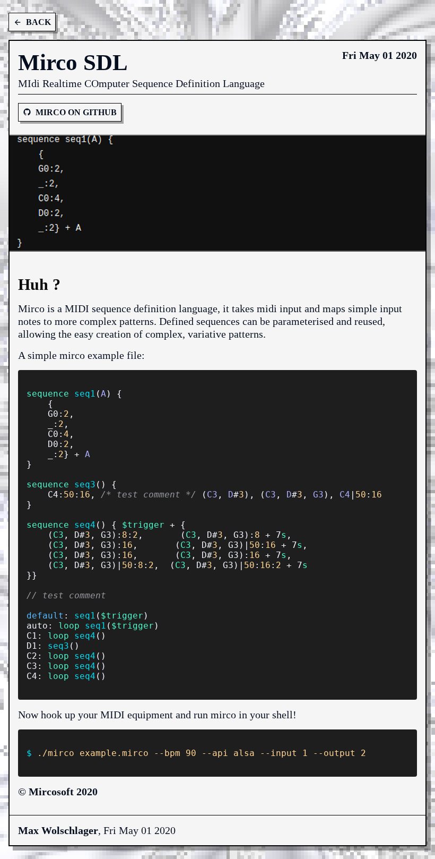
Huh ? (39, 284)
